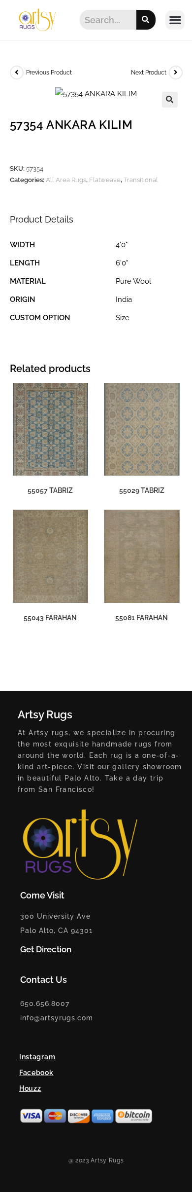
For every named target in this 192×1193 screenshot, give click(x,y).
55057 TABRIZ (50, 490)
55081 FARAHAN (141, 618)
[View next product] (176, 72)
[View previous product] (17, 72)
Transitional (141, 180)
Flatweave (105, 180)
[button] (175, 20)
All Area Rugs (66, 180)
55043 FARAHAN (50, 618)
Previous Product (49, 72)
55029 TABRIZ (141, 490)
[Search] (146, 20)
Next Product (148, 72)
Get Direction (45, 949)
